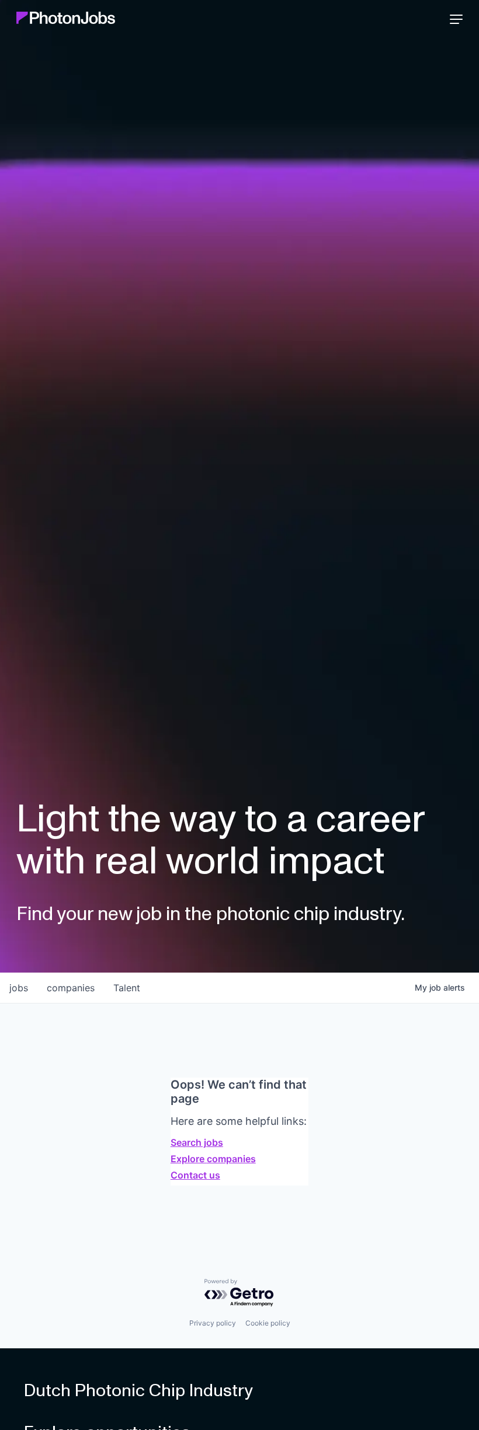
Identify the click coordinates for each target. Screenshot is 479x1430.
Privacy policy (212, 1323)
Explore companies (213, 1159)
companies (71, 988)
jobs (18, 988)
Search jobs (197, 1142)
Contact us (195, 1175)
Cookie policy (267, 1323)
